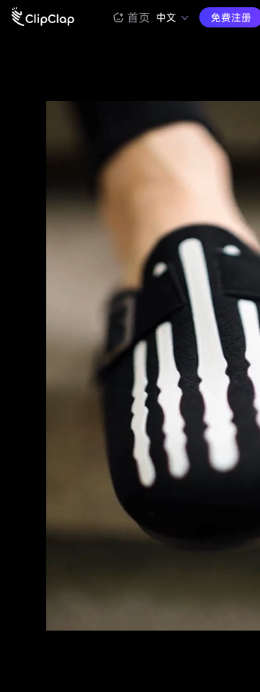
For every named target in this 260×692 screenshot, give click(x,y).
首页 (138, 17)
